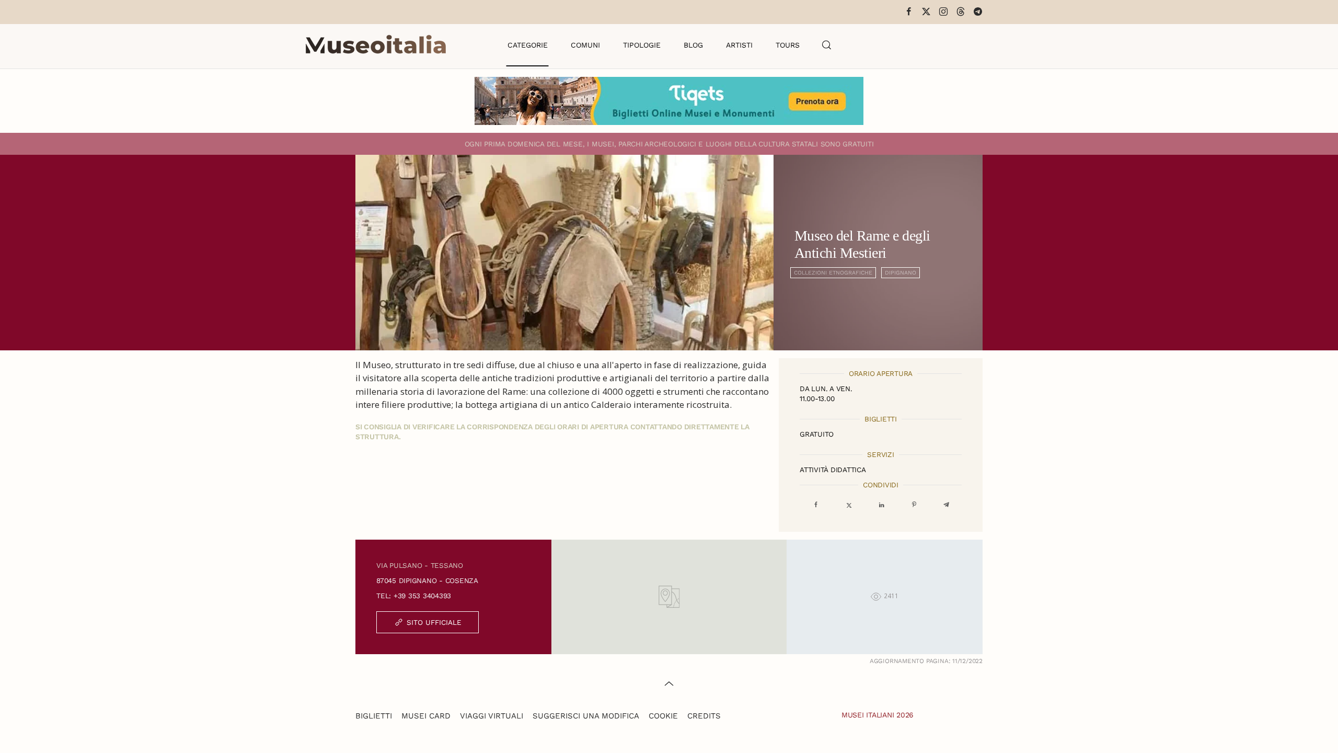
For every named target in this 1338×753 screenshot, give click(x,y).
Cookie (663, 716)
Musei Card (426, 716)
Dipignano (900, 272)
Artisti (739, 45)
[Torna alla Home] (375, 45)
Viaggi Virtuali (491, 716)
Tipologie (642, 45)
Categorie (527, 45)
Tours (788, 45)
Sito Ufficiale (434, 622)
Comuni (585, 45)
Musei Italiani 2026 (877, 715)
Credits (704, 716)
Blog (693, 45)
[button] (827, 45)
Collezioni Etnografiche (833, 272)
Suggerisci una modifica (586, 716)
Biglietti (373, 716)
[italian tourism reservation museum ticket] (669, 101)
